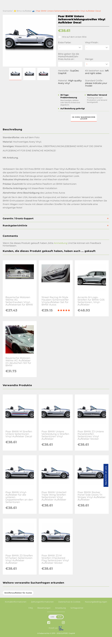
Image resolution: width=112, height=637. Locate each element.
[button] (15, 74)
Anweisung (60, 608)
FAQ (31, 608)
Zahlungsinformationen (42, 602)
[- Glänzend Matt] (97, 47)
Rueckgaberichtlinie (15, 225)
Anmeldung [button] (60, 243)
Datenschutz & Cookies (69, 602)
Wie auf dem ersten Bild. (74, 37)
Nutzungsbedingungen (96, 602)
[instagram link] (63, 622)
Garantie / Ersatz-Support (18, 218)
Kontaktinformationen (15, 602)
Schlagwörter (76, 608)
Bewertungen (44, 608)
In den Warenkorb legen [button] (83, 118)
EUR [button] (59, 617)
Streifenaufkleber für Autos (18, 593)
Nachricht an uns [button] (106, 475)
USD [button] (52, 617)
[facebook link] (49, 622)
